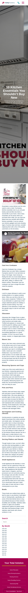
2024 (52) (4, 532)
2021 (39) (4, 538)
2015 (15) (4, 549)
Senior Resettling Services (14, 580)
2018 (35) (4, 543)
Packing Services (14, 576)
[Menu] (22, 3)
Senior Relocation (14, 570)
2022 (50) (4, 536)
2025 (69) (4, 530)
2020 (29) (4, 540)
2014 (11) (4, 551)
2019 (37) (4, 541)
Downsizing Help (14, 583)
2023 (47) (4, 534)
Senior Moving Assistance (14, 573)
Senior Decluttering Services (14, 587)
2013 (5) (4, 553)
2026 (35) (4, 528)
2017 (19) (4, 545)
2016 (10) (4, 547)
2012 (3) (4, 555)
